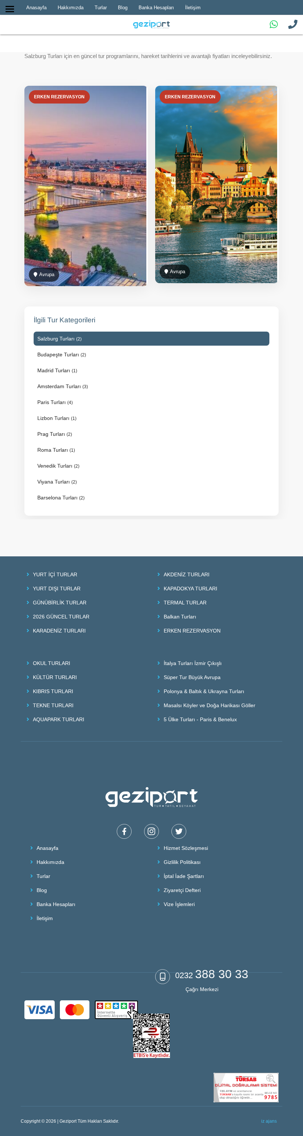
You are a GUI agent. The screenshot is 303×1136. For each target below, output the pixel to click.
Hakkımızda (50, 862)
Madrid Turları (57, 370)
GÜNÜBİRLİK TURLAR (59, 603)
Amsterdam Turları (62, 386)
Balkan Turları (180, 617)
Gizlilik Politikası (182, 862)
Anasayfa (47, 848)
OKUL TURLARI (51, 663)
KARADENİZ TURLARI (59, 631)
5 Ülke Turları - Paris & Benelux (200, 719)
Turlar (43, 876)
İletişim (45, 918)
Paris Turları (55, 402)
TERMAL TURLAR (185, 603)
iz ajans (269, 1121)
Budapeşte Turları (61, 354)
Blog (42, 890)
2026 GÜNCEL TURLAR (61, 617)
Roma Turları (56, 450)
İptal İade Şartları (184, 876)
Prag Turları (54, 434)
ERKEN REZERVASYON (192, 631)
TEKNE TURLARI (53, 705)
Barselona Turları (61, 498)
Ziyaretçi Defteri (182, 890)
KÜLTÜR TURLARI (55, 677)
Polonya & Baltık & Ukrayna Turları (204, 691)
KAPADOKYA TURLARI (190, 588)
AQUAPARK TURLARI (58, 719)
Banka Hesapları (56, 904)
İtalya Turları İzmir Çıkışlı (193, 663)
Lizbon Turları (56, 418)
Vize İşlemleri (179, 904)
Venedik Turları (58, 466)
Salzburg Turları (59, 339)
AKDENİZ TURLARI (187, 574)
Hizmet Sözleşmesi (186, 848)
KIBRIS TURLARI (53, 691)
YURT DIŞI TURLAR (57, 588)
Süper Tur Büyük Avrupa (192, 677)
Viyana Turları (57, 482)
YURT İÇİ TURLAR (55, 574)
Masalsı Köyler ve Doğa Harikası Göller (209, 705)
